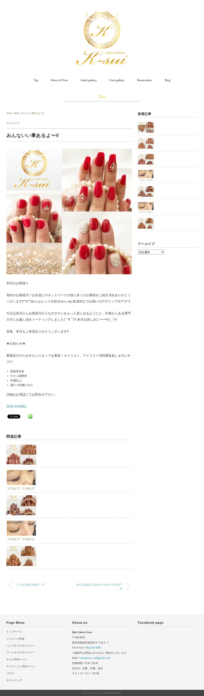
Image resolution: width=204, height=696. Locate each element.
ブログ (10, 673)
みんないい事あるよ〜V (32, 113)
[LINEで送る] (30, 416)
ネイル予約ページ (16, 659)
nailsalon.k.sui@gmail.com (94, 658)
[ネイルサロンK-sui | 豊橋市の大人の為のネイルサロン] (102, 12)
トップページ (14, 631)
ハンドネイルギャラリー (20, 645)
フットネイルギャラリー (20, 652)
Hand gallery (89, 80)
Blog (168, 80)
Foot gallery (116, 80)
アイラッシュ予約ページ (20, 666)
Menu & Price (59, 80)
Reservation (144, 80)
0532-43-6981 (16, 406)
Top (36, 80)
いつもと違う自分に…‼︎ (30, 584)
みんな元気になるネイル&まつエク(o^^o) (99, 586)
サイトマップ (14, 680)
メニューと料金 (15, 638)
